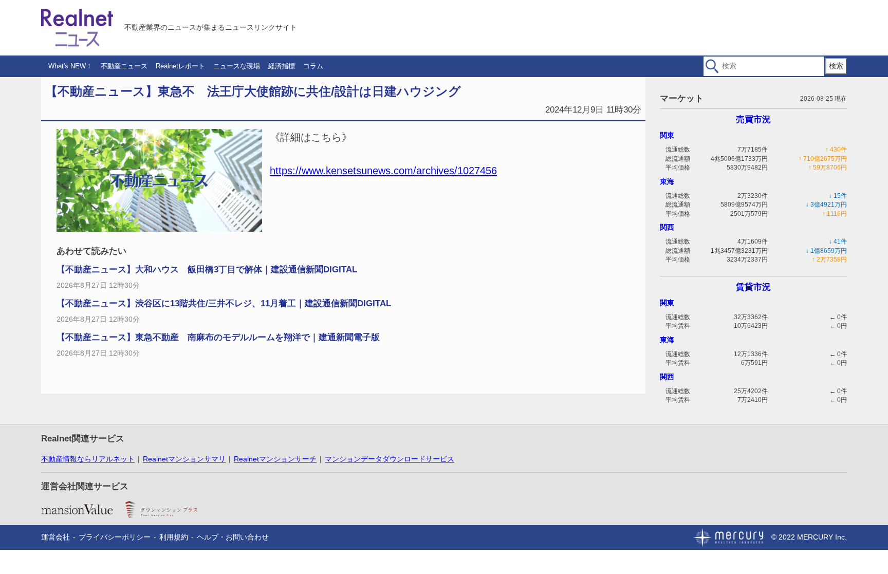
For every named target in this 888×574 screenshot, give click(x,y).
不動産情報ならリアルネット (88, 459)
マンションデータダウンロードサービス (389, 459)
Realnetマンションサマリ (184, 459)
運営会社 (55, 537)
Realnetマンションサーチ (275, 459)
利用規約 (173, 537)
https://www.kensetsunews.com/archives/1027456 (383, 170)
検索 (836, 66)
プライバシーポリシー (115, 537)
